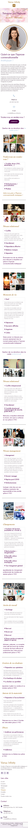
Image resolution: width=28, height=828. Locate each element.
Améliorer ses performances (14, 732)
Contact (3, 794)
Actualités (3, 792)
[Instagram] (5, 773)
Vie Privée (15, 824)
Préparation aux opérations (14, 667)
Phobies (8, 189)
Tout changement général (14, 566)
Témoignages (4, 786)
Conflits (8, 231)
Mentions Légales (6, 824)
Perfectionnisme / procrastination (11, 185)
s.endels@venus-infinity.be (10, 819)
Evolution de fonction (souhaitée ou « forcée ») (12, 529)
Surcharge (9, 610)
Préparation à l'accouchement (14, 698)
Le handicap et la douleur (13, 678)
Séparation (9, 253)
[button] (14, 5)
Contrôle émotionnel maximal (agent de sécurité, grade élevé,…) (13, 409)
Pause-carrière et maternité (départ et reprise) (13, 639)
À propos (3, 784)
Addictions (8, 750)
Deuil (7, 299)
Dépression (9, 323)
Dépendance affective (13, 246)
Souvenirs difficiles (12, 326)
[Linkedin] (7, 773)
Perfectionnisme (11, 483)
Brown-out (9, 632)
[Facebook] (2, 773)
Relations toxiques (12, 250)
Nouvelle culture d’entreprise (10, 557)
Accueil (2, 781)
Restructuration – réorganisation (10, 552)
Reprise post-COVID (12, 479)
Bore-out (8, 635)
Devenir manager (11, 476)
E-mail (14, 111)
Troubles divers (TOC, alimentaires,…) (12, 164)
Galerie (2, 788)
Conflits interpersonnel (13, 386)
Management (10, 455)
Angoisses (9, 329)
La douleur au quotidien (13, 682)
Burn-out (8, 628)
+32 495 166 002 (8, 813)
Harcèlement (10, 243)
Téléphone (14, 100)
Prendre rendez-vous (6, 796)
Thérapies (3, 790)
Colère (8, 333)
